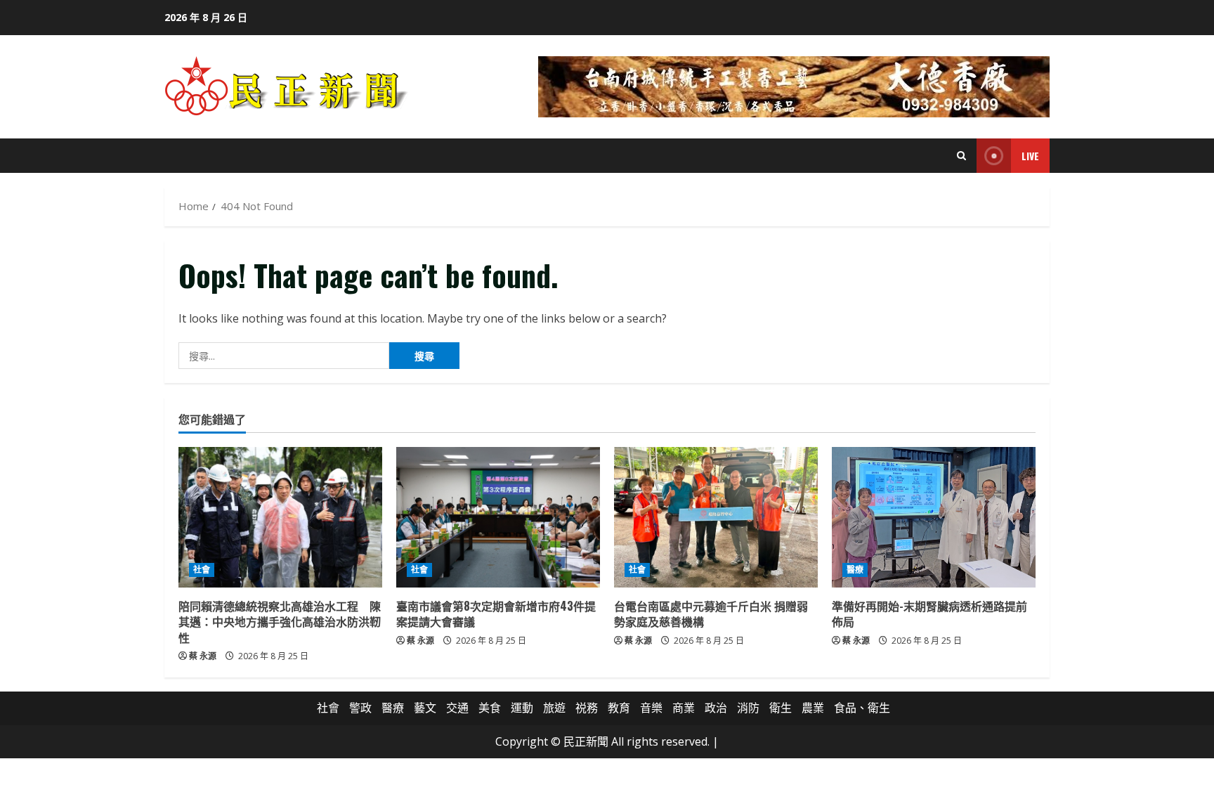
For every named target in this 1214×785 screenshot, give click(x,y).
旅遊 (554, 707)
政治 (716, 707)
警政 (360, 707)
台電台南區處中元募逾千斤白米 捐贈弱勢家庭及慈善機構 (711, 613)
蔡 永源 (202, 656)
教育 (619, 707)
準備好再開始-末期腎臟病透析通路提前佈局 (929, 613)
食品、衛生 (862, 707)
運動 (522, 707)
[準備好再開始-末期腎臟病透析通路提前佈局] (934, 517)
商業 (683, 707)
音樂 (651, 707)
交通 (457, 707)
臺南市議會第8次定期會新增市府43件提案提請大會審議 (496, 613)
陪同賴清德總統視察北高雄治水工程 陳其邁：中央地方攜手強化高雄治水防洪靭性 (279, 621)
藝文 (425, 707)
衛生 (780, 707)
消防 (748, 707)
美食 (489, 707)
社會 (201, 570)
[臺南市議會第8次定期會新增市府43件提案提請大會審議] (498, 517)
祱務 (586, 707)
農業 (813, 707)
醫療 (855, 570)
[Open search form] (961, 155)
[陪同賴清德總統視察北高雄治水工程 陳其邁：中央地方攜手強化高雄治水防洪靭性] (280, 517)
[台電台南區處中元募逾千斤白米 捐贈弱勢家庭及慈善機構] (716, 517)
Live (1030, 155)
